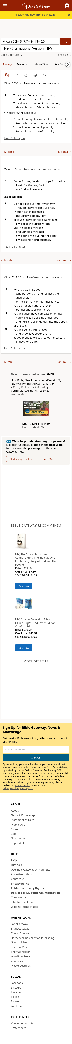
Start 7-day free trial (21, 459)
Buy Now (23, 586)
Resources (22, 64)
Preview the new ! (35, 14)
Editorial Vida (19, 947)
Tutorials (16, 865)
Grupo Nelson (20, 942)
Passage (7, 64)
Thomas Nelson (21, 952)
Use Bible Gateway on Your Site (30, 869)
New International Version (29, 374)
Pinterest (16, 992)
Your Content (61, 64)
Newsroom (18, 838)
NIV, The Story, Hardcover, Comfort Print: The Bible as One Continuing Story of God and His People (35, 559)
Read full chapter (14, 138)
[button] (67, 5)
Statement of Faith (22, 820)
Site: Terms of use (22, 902)
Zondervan (18, 961)
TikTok (15, 997)
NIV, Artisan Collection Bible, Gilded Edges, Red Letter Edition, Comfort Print (35, 623)
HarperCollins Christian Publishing (32, 938)
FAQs (14, 860)
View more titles (36, 661)
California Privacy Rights (27, 888)
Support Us (18, 843)
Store (14, 829)
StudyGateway (20, 928)
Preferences (18, 1028)
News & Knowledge (23, 815)
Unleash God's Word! (35, 427)
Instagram (17, 987)
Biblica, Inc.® (29, 387)
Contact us (17, 879)
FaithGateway (19, 924)
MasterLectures (21, 965)
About (15, 810)
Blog (14, 834)
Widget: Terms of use (24, 907)
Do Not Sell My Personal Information (35, 893)
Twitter (15, 1001)
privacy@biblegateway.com (18, 788)
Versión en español (23, 1023)
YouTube (16, 1006)
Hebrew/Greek (41, 64)
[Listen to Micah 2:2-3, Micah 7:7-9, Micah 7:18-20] (44, 75)
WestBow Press (20, 956)
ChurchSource (20, 933)
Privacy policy (20, 883)
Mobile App (18, 824)
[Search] (65, 41)
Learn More (48, 459)
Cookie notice (19, 897)
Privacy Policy (22, 785)
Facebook (17, 983)
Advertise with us (22, 874)
